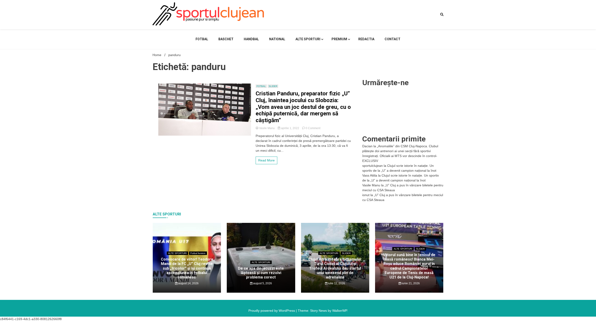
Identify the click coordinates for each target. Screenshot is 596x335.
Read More (266, 160)
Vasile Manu (266, 128)
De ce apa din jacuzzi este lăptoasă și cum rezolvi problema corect (261, 272)
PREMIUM (339, 39)
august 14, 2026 (188, 283)
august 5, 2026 (262, 283)
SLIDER (273, 86)
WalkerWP (339, 310)
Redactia (366, 39)
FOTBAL (202, 39)
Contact (392, 39)
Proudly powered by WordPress (272, 310)
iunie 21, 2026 (410, 283)
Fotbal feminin (198, 253)
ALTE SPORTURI (307, 39)
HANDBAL (251, 39)
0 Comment (313, 128)
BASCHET (226, 39)
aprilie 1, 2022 (290, 128)
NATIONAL (277, 39)
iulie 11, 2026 (336, 283)
